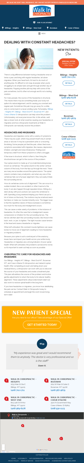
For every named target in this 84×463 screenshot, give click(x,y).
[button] (69, 83)
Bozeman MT (39, 112)
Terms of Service (27, 461)
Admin (13, 458)
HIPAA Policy (68, 458)
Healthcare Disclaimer (53, 458)
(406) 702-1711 (69, 77)
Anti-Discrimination (36, 458)
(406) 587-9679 (68, 118)
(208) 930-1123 (69, 139)
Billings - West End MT (24, 112)
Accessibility (22, 458)
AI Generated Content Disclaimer (64, 461)
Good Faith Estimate (42, 461)
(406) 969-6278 (68, 97)
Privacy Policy (13, 461)
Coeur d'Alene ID (10, 114)
